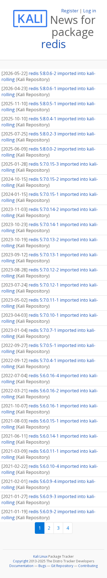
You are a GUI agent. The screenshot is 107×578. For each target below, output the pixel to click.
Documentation (21, 565)
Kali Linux (40, 556)
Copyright (20, 561)
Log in (89, 11)
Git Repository (62, 565)
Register (69, 11)
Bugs (42, 565)
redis (53, 43)
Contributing (88, 565)
